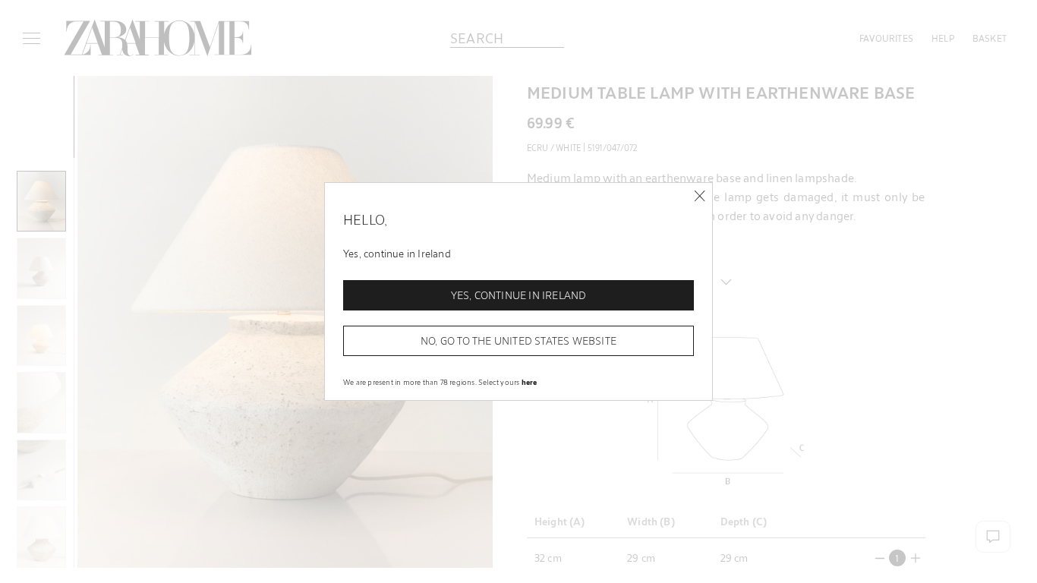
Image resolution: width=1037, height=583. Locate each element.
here (529, 381)
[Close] (699, 196)
